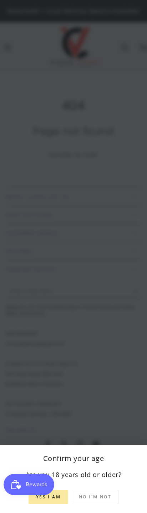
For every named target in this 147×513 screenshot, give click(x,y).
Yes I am (48, 497)
